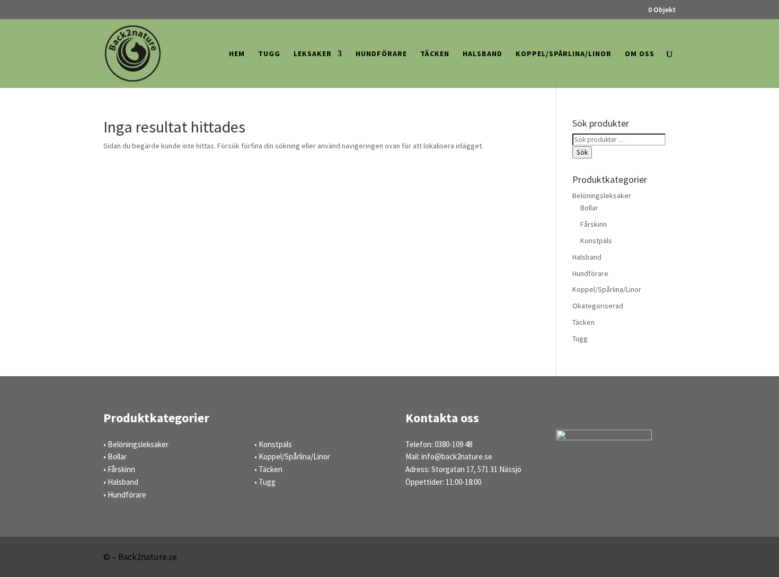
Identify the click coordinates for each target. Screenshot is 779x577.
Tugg (269, 54)
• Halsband (120, 482)
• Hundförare (124, 495)
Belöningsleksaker (601, 195)
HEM (237, 54)
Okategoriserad (597, 305)
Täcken (434, 54)
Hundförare (381, 54)
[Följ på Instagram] (662, 559)
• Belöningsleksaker (136, 444)
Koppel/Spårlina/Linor (564, 54)
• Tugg (265, 482)
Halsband (482, 54)
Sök (582, 152)
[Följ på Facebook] (630, 559)
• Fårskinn (119, 469)
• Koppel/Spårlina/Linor (292, 456)
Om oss (639, 54)
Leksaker (313, 54)
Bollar (589, 207)
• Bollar (115, 456)
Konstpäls (596, 240)
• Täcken (268, 469)
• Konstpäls (273, 444)
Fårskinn (593, 224)
